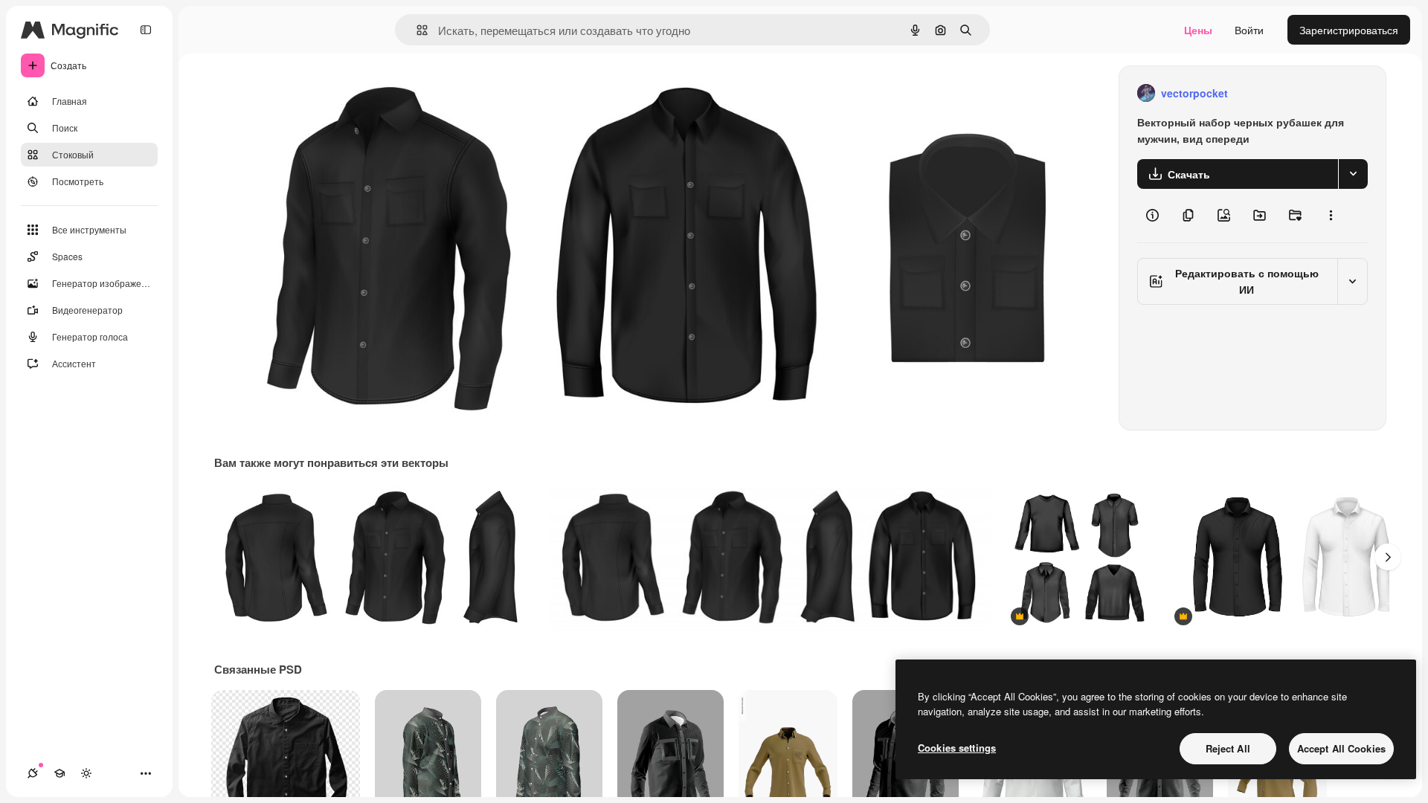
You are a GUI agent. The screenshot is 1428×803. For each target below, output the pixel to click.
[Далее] (1387, 557)
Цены (1198, 29)
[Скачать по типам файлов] (1353, 174)
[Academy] (59, 773)
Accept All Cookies (1341, 748)
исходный (314, 93)
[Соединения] (33, 773)
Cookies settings (957, 748)
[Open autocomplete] (416, 30)
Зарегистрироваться (1348, 29)
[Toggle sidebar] (146, 30)
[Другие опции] (1330, 215)
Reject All (1228, 748)
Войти (1249, 29)
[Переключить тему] (86, 773)
